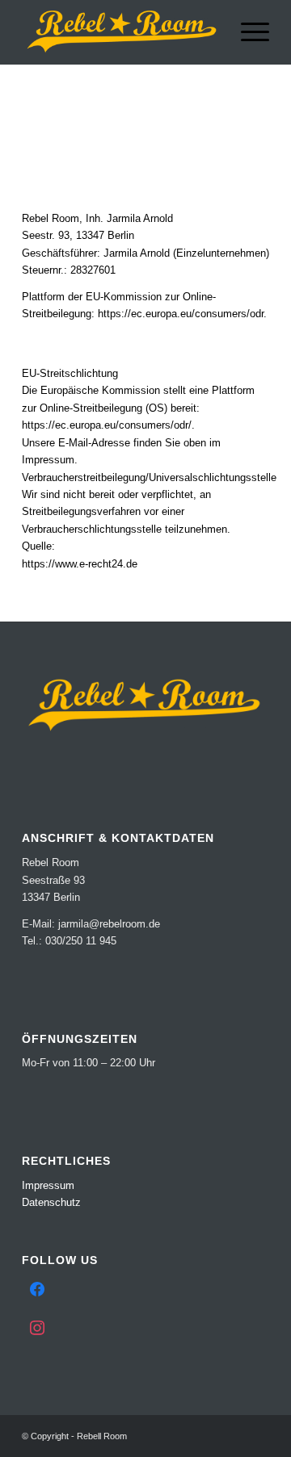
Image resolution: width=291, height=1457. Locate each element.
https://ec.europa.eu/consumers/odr (181, 314)
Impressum (48, 1185)
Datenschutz (51, 1202)
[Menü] (247, 32)
